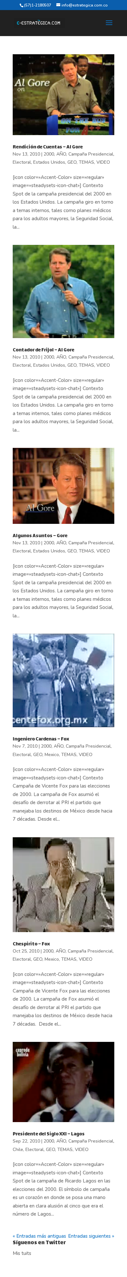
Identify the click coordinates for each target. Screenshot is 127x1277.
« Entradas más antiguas (39, 1236)
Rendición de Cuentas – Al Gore (48, 147)
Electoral (22, 162)
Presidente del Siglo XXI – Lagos (49, 1134)
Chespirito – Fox (31, 944)
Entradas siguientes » (91, 1236)
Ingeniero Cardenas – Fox (41, 739)
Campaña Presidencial (90, 154)
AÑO (61, 154)
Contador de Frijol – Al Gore (43, 350)
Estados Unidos (49, 162)
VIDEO (103, 162)
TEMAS (86, 162)
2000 (49, 154)
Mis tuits (22, 1253)
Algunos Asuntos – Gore (40, 536)
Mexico (52, 755)
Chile (18, 1149)
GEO (72, 162)
